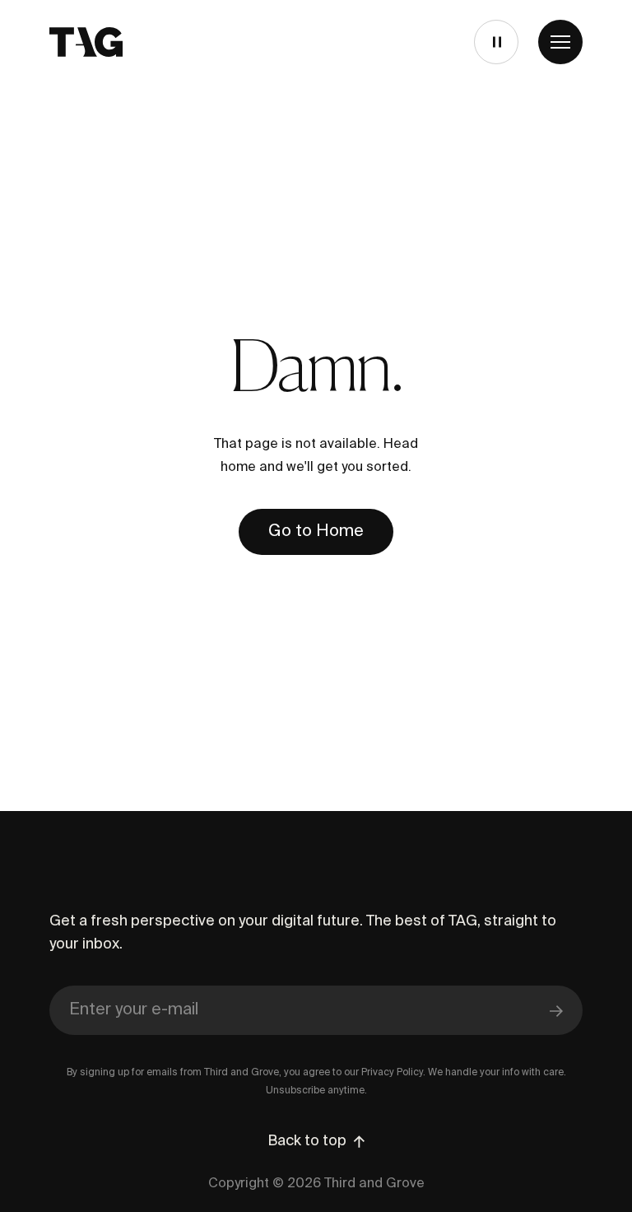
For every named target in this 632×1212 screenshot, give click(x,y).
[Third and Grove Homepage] (86, 42)
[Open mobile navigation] (560, 42)
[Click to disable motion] (494, 42)
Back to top (306, 1141)
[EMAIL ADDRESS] (316, 1011)
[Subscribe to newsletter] (556, 1010)
